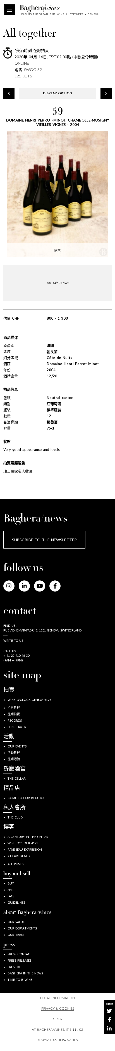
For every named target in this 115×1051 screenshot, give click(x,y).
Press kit (15, 967)
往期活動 (14, 759)
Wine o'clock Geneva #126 (29, 699)
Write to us (13, 640)
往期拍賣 (14, 714)
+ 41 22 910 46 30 (16, 655)
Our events (17, 746)
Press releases (19, 960)
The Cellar (17, 778)
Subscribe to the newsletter (44, 539)
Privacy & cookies (57, 1008)
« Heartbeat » (19, 856)
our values (17, 922)
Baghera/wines (59, 8)
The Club (15, 817)
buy (11, 883)
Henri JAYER (17, 727)
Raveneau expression (25, 849)
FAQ (10, 896)
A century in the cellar (28, 836)
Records (15, 720)
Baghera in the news (25, 973)
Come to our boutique (27, 798)
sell (11, 889)
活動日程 (14, 752)
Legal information (57, 998)
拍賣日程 (14, 707)
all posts (15, 864)
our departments (22, 928)
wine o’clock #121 (23, 843)
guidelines (16, 902)
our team (16, 934)
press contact (20, 954)
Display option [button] (57, 93)
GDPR (57, 1019)
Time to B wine (20, 979)
